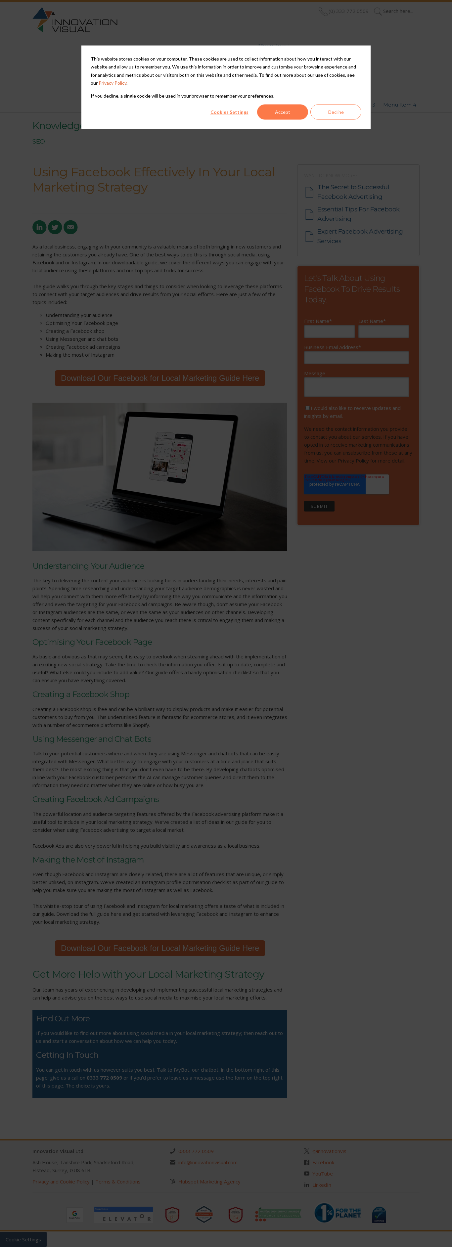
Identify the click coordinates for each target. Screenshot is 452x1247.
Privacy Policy (112, 82)
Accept (282, 111)
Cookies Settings (229, 111)
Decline (336, 111)
